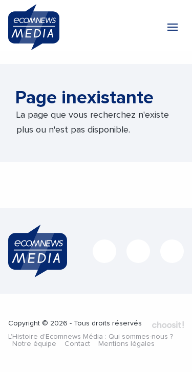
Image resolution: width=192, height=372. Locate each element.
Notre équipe (34, 343)
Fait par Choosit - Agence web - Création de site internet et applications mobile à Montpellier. (168, 324)
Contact (77, 343)
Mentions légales (126, 343)
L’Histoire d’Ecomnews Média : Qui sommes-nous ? (90, 336)
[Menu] (172, 27)
